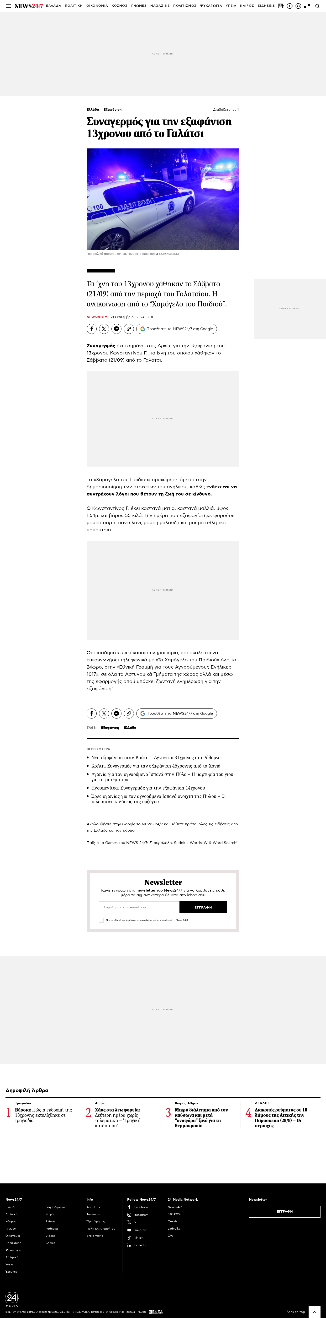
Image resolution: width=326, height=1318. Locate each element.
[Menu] (8, 6)
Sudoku (181, 843)
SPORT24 (174, 1214)
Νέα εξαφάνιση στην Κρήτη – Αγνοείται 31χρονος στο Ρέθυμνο (156, 757)
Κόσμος (10, 1221)
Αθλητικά (12, 1257)
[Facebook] (92, 329)
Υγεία (9, 1264)
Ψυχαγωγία (13, 1250)
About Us (93, 1207)
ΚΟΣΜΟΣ (120, 5)
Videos (50, 1235)
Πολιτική (11, 1214)
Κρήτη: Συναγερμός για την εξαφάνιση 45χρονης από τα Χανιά (156, 766)
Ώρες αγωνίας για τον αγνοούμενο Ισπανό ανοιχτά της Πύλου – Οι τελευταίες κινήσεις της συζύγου (158, 799)
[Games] (307, 6)
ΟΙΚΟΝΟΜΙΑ (97, 5)
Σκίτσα (50, 1221)
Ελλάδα (93, 109)
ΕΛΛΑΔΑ (53, 5)
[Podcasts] (298, 6)
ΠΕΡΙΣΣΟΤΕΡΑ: (99, 749)
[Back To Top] (315, 1312)
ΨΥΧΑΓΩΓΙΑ (211, 5)
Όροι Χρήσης (96, 1221)
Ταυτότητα (94, 1214)
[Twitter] (104, 329)
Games (111, 843)
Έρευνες (11, 1271)
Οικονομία (12, 1235)
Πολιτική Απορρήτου (101, 1228)
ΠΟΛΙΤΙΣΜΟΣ (185, 5)
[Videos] (290, 6)
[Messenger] (116, 329)
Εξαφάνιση (112, 109)
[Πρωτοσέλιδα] (281, 6)
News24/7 (175, 1207)
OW (170, 1235)
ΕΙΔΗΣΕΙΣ (266, 5)
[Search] (317, 6)
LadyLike (174, 1228)
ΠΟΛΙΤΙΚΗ (74, 5)
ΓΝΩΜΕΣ (139, 5)
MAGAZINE (160, 5)
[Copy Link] (129, 329)
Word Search (224, 843)
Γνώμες (10, 1228)
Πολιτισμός (13, 1243)
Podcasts (52, 1228)
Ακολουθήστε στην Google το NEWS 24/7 (125, 824)
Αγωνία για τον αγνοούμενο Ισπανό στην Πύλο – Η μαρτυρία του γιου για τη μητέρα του (162, 777)
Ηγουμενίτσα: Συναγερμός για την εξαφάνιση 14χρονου (148, 788)
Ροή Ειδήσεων (55, 1207)
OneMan (173, 1221)
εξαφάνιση (202, 345)
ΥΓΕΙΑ (231, 5)
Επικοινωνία (95, 1235)
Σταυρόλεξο (160, 843)
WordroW (199, 843)
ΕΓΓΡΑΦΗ (285, 1211)
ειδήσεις (222, 824)
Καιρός (247, 5)
